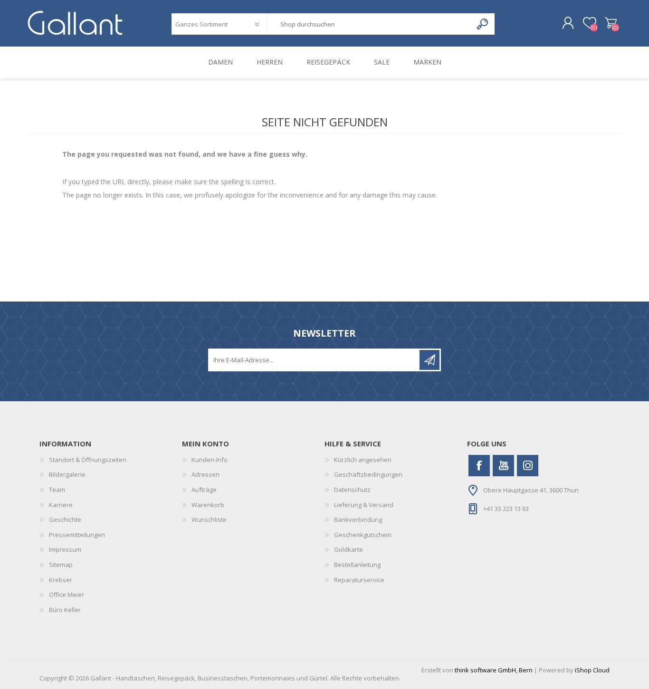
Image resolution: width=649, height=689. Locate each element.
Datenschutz (352, 489)
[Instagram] (527, 465)
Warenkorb (610, 23)
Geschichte (65, 519)
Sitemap (61, 564)
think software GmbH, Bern (494, 670)
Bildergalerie (67, 474)
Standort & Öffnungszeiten (87, 459)
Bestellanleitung (357, 564)
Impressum (65, 549)
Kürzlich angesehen (362, 459)
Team (57, 489)
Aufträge (204, 489)
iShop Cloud (592, 670)
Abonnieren (429, 360)
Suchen (483, 24)
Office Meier (66, 594)
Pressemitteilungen (77, 534)
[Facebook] (479, 465)
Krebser (60, 580)
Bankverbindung (358, 519)
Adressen (205, 474)
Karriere (61, 504)
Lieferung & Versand (363, 504)
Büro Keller (65, 609)
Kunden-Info (209, 459)
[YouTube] (503, 465)
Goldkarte (348, 549)
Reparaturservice (359, 580)
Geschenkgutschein (362, 534)
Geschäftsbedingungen (368, 474)
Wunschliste (209, 519)
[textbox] (369, 24)
